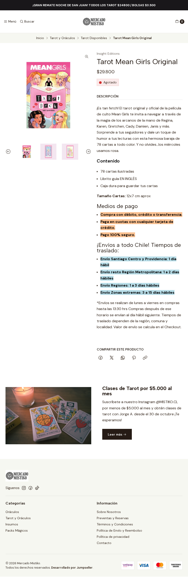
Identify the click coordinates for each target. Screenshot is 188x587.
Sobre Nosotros (109, 512)
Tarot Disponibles (94, 38)
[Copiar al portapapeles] (145, 358)
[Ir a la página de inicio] (94, 21)
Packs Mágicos (17, 530)
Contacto (104, 543)
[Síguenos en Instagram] (24, 488)
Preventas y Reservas (113, 518)
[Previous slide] (9, 152)
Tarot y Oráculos (62, 38)
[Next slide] (87, 152)
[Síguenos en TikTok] (37, 488)
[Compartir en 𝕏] (112, 358)
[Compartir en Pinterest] (134, 358)
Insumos (12, 524)
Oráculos (12, 512)
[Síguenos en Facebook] (30, 488)
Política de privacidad (113, 537)
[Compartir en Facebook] (100, 358)
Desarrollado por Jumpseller (72, 568)
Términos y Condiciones (115, 524)
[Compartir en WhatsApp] (123, 358)
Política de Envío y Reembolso (119, 530)
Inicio (40, 38)
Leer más (115, 434)
